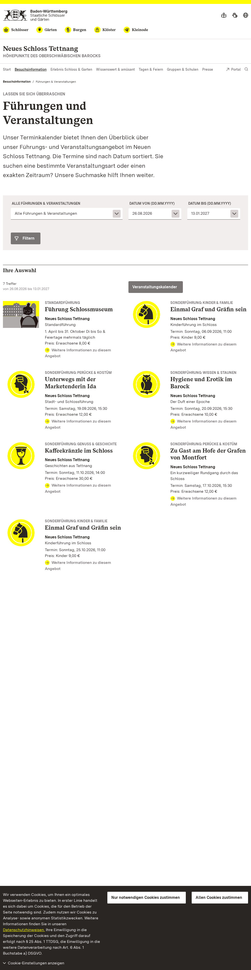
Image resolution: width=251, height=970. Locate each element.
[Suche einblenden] (246, 69)
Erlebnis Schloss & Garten (71, 69)
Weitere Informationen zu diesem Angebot (78, 353)
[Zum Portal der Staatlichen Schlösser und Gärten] (35, 15)
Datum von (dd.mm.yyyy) (152, 203)
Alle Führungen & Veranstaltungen (46, 203)
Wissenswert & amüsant (115, 69)
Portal (236, 69)
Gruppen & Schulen (182, 69)
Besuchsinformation (31, 69)
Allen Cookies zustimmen (219, 897)
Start (7, 69)
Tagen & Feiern (151, 69)
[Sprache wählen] (245, 15)
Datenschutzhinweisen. (24, 929)
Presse (207, 69)
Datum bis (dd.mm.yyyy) (209, 203)
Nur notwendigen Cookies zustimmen (145, 897)
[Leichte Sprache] (223, 15)
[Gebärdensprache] (234, 15)
